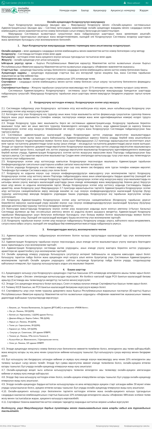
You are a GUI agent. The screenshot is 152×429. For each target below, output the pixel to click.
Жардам (144, 10)
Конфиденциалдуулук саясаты (136, 426)
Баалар (85, 10)
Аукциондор (99, 10)
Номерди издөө (68, 10)
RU (147, 3)
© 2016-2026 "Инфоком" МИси (13, 426)
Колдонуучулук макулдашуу (107, 426)
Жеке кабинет (133, 3)
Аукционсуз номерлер (123, 10)
